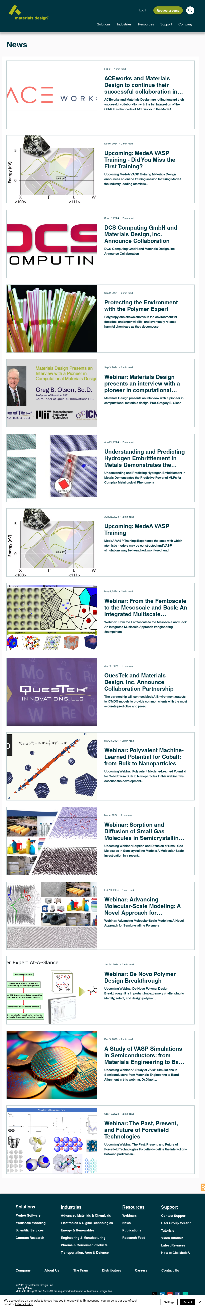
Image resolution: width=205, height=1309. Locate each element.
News (126, 1223)
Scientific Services (30, 1230)
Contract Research (30, 1238)
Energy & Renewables (77, 1230)
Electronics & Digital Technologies (87, 1223)
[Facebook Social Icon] (177, 1295)
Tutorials (167, 1230)
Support (169, 1207)
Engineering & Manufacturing (83, 1238)
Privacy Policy (24, 1288)
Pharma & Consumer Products (84, 1245)
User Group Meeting (176, 1223)
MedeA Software (28, 1215)
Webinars (129, 1215)
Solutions (25, 1206)
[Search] (190, 10)
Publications (131, 1230)
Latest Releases (173, 1245)
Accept (187, 1302)
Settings (169, 1302)
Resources (133, 1207)
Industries (71, 1207)
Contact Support (173, 1216)
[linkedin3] (162, 1295)
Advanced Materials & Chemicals (86, 1215)
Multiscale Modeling (31, 1223)
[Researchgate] (185, 1295)
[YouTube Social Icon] (170, 1295)
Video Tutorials (172, 1238)
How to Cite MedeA (175, 1253)
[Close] (200, 1302)
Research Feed (133, 1238)
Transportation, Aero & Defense (85, 1253)
